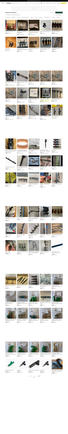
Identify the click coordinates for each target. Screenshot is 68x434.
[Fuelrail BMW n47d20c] (45, 160)
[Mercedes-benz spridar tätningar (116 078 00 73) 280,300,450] (34, 25)
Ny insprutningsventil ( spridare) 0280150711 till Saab (45, 49)
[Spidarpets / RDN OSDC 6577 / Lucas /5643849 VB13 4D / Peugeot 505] (22, 347)
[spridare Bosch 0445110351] (57, 93)
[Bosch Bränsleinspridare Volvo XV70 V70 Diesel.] (34, 143)
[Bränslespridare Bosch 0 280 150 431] (45, 110)
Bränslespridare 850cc (43, 217)
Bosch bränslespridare (55, 116)
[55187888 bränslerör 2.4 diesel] (57, 177)
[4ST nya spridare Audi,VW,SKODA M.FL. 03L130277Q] (22, 160)
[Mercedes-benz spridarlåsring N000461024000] (22, 25)
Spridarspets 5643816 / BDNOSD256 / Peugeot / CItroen (57, 303)
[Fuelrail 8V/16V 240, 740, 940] (10, 160)
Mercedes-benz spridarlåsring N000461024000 (21, 32)
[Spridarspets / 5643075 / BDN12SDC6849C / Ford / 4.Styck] (10, 347)
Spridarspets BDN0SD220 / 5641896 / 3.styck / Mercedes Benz (33, 303)
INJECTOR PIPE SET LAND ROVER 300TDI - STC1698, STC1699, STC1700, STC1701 (34, 252)
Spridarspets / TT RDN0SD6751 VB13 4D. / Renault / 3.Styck (22, 320)
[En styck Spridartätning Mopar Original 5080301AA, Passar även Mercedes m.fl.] (22, 143)
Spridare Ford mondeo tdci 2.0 (21, 285)
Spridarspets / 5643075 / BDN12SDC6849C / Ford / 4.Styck (10, 354)
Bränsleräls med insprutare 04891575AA (33, 235)
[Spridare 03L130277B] (34, 110)
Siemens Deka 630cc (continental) (34, 370)
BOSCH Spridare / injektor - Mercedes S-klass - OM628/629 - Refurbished (45, 151)
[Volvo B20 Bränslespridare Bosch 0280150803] (34, 42)
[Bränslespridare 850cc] (45, 211)
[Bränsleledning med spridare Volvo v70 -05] (45, 296)
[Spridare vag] (34, 76)
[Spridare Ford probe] (22, 211)
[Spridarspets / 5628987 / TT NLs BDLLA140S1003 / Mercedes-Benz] (45, 347)
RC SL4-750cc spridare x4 (56, 31)
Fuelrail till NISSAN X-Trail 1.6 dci (45, 234)
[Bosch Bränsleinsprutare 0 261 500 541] (10, 76)
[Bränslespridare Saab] (57, 211)
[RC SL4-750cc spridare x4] (57, 25)
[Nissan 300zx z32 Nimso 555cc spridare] (45, 177)
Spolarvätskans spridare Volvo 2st (45, 31)
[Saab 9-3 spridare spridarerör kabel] (10, 110)
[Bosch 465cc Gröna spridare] (45, 93)
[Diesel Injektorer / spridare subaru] (34, 279)
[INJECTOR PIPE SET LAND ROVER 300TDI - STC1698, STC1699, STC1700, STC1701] (34, 245)
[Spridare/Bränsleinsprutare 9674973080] (57, 42)
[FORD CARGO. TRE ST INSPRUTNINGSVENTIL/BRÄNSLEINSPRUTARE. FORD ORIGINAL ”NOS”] (22, 42)
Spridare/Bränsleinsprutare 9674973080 (56, 49)
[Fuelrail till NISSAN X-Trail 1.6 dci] (45, 228)
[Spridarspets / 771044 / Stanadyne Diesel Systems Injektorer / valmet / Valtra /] (45, 313)
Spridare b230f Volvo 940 (9, 31)
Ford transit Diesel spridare (21, 116)
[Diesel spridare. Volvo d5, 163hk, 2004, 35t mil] (10, 211)
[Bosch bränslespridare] (57, 110)
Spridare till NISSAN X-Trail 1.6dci (57, 234)
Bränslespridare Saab (55, 217)
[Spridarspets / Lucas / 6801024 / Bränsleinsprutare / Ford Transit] (34, 347)
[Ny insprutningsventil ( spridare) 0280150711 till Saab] (45, 42)
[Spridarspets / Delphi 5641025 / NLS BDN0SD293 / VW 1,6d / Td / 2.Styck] (57, 313)
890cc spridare (7, 251)
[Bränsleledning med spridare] (45, 245)
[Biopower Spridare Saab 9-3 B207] (22, 245)
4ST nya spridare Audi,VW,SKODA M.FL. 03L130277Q (22, 167)
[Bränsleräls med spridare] (22, 228)
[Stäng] (67, 0)
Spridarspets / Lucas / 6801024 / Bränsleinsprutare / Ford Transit (34, 354)
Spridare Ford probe (20, 217)
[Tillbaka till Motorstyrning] (6, 14)
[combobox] (24, 3)
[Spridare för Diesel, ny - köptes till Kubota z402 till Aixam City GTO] (10, 143)
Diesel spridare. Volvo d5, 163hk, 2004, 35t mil (10, 218)
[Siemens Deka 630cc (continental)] (34, 364)
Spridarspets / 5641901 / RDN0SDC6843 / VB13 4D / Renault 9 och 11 (57, 354)
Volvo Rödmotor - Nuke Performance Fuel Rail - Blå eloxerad (56, 252)
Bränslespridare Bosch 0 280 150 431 (45, 117)
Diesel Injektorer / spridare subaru (34, 285)
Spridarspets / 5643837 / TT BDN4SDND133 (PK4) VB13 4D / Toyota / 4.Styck (33, 320)
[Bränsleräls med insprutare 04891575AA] (34, 228)
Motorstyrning (9, 14)
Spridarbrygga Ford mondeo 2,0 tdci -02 (10, 286)
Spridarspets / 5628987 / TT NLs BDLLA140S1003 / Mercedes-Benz (45, 354)
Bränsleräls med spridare (21, 234)
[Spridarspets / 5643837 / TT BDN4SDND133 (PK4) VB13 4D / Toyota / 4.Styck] (34, 313)
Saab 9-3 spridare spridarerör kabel (10, 117)
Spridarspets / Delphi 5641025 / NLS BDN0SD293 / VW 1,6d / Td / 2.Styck (57, 320)
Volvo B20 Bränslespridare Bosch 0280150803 (34, 49)
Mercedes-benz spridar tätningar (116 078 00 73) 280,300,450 (34, 32)
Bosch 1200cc (42, 370)
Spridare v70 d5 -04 (8, 234)
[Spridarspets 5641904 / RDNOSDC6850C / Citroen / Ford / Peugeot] (57, 279)
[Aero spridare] (57, 160)
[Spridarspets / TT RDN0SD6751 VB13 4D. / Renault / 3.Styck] (22, 313)
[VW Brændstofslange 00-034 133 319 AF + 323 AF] (45, 279)
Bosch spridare (7, 48)
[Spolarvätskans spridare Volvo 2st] (45, 25)
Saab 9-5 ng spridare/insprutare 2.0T (22, 100)
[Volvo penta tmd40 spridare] (34, 177)
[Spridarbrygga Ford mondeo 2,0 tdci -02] (10, 279)
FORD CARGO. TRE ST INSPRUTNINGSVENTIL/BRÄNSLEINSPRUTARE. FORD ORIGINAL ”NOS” (22, 49)
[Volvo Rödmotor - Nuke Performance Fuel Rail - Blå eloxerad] (57, 245)
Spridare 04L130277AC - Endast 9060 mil (22, 83)
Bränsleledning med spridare (44, 251)
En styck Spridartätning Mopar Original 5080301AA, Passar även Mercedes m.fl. (22, 151)
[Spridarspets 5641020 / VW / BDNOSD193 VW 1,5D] (10, 296)
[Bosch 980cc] (22, 364)
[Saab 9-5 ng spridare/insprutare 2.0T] (22, 93)
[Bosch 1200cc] (45, 364)
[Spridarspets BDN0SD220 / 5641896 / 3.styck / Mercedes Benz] (34, 296)
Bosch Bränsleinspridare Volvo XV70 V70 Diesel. (33, 150)
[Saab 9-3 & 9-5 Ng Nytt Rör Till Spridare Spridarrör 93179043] (34, 211)
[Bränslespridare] (57, 143)
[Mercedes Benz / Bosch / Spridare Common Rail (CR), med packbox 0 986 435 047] (57, 364)
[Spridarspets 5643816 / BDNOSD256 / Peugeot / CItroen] (57, 296)
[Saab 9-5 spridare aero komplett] (34, 160)
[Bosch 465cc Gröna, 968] (10, 364)
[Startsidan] (8, 3)
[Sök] (36, 3)
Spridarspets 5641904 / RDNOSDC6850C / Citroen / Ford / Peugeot (57, 286)
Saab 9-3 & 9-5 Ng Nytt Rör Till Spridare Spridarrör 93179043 (33, 218)
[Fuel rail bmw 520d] (10, 177)
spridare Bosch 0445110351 (56, 99)
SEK (44, 3)
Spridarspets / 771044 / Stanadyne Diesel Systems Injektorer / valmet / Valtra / (44, 320)
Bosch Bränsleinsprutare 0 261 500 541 (10, 83)
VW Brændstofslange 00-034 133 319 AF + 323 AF (45, 286)
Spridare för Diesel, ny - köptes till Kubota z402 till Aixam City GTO (10, 150)
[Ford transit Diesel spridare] (22, 110)
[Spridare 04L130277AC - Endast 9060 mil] (22, 76)
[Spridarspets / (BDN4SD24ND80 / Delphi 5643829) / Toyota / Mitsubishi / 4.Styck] (10, 313)
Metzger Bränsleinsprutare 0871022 (33, 100)
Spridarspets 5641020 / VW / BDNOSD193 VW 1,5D (9, 303)
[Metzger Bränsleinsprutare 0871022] (34, 93)
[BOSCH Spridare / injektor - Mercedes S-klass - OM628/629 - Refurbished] (45, 143)
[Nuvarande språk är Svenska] (41, 3)
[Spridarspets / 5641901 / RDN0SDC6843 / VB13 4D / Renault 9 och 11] (57, 347)
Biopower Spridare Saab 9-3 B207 (22, 251)
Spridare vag (31, 82)
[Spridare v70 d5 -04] (10, 228)
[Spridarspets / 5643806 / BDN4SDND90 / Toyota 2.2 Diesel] (22, 296)
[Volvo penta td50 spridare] (22, 177)
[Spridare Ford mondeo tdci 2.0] (22, 279)
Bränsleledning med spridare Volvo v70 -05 (45, 303)
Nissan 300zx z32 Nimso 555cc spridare (45, 184)
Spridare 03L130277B (32, 116)
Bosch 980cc (19, 370)
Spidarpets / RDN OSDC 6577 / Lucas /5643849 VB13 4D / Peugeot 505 (22, 354)
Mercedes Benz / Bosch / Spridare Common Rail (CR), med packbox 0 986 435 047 (57, 371)
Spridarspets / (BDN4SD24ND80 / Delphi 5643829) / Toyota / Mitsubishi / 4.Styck (10, 320)
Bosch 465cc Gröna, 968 (9, 370)
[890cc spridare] (10, 245)
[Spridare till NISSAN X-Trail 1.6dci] (57, 228)
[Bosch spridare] (10, 42)
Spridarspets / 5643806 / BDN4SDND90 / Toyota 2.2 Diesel (22, 303)
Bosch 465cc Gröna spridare (44, 99)
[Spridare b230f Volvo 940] (10, 25)
